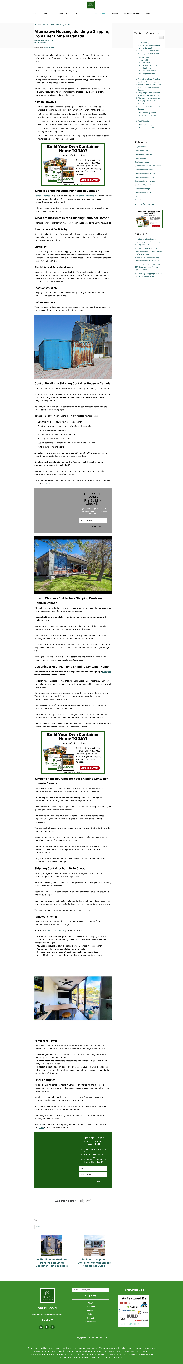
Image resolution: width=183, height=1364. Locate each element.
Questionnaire (90, 1322)
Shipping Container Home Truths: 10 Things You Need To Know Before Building (148, 267)
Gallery (90, 1314)
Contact (90, 1318)
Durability (146, 63)
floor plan (106, 672)
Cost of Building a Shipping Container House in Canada (149, 80)
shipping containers (85, 196)
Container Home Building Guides (56, 24)
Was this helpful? (148, 125)
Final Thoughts (144, 121)
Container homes (42, 196)
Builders (90, 1310)
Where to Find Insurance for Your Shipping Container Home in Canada (149, 100)
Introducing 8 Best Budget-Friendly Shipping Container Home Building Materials (149, 242)
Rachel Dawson (41, 42)
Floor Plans (90, 1307)
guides (41, 1128)
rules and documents (55, 930)
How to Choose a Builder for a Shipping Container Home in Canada (150, 87)
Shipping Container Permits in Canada (150, 107)
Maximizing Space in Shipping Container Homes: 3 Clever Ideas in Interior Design (148, 251)
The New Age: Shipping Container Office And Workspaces (148, 275)
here (48, 483)
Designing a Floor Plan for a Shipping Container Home (149, 94)
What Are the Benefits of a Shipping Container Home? (148, 52)
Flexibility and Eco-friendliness (149, 66)
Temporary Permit (148, 113)
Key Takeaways (144, 43)
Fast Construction (149, 71)
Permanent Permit (149, 115)
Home (37, 24)
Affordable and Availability (147, 58)
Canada (38, 1227)
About (90, 1303)
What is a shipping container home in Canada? (149, 46)
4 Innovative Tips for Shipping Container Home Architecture (147, 259)
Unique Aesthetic (149, 73)
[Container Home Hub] (91, 5)
